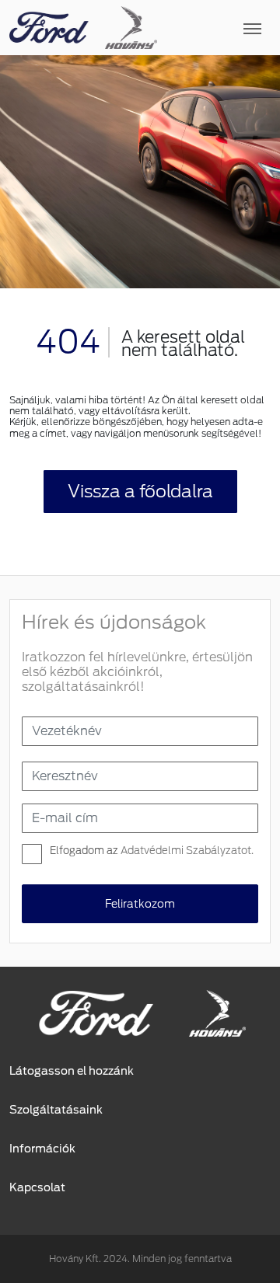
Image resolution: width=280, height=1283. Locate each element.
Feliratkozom (140, 904)
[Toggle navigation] (214, 28)
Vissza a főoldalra (140, 491)
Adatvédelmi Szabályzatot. (187, 850)
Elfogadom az (152, 850)
